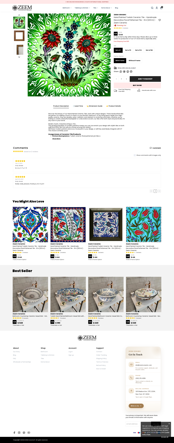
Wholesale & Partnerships (22, 362)
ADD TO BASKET (145, 79)
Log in (71, 352)
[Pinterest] (24, 432)
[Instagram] (19, 432)
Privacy (158, 432)
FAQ (14, 358)
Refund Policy (101, 365)
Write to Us (135, 406)
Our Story (16, 352)
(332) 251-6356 (141, 378)
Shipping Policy (101, 358)
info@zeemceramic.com (144, 365)
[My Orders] (156, 8)
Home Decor (105, 8)
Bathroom (66, 8)
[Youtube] (29, 432)
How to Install (101, 369)
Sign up (71, 355)
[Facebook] (14, 432)
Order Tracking (101, 355)
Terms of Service (102, 362)
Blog (116, 8)
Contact (99, 352)
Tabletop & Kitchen (81, 8)
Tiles (94, 8)
